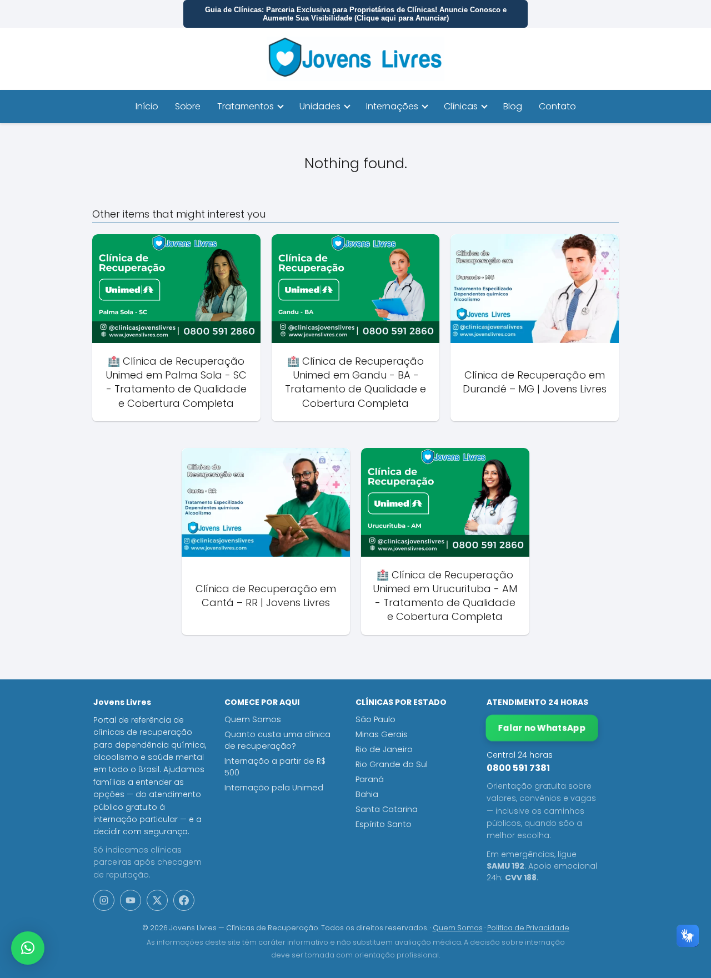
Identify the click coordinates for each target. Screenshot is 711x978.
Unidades (320, 106)
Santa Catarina (387, 809)
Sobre (188, 106)
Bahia (367, 794)
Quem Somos (252, 719)
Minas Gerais (382, 734)
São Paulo (375, 719)
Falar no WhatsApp (542, 728)
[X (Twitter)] (157, 900)
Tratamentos (245, 106)
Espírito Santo (384, 824)
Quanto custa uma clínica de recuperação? (277, 740)
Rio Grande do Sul (392, 764)
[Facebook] (183, 900)
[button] (27, 948)
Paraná (370, 779)
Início (147, 106)
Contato (557, 106)
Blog (512, 106)
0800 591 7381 (518, 768)
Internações (392, 106)
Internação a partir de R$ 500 (275, 766)
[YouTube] (130, 900)
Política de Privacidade (528, 927)
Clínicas (461, 106)
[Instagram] (103, 900)
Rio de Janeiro (384, 749)
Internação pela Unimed (273, 787)
